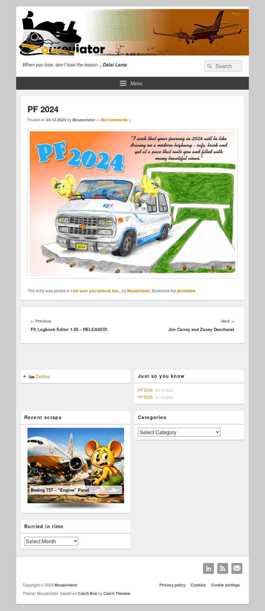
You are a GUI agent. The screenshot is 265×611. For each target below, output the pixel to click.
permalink (186, 291)
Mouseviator (138, 291)
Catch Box (87, 593)
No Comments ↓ (116, 120)
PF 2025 (145, 397)
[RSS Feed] (222, 568)
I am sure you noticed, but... (96, 291)
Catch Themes (116, 593)
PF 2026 (145, 390)
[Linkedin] (208, 568)
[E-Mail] (236, 568)
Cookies (198, 585)
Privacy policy (172, 585)
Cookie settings (225, 585)
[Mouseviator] (132, 53)
